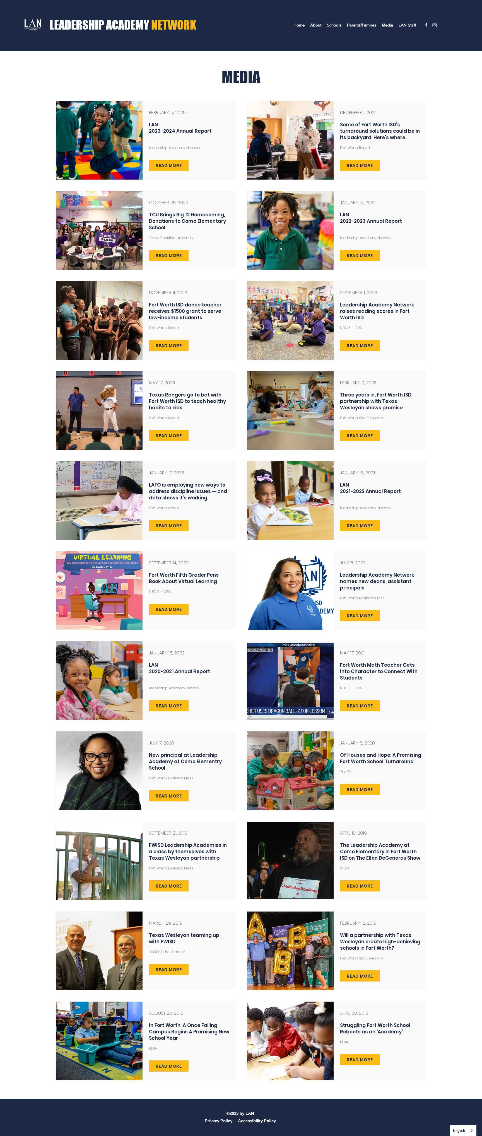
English (459, 1130)
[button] (315, 25)
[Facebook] (426, 25)
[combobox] (463, 1130)
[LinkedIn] (434, 25)
